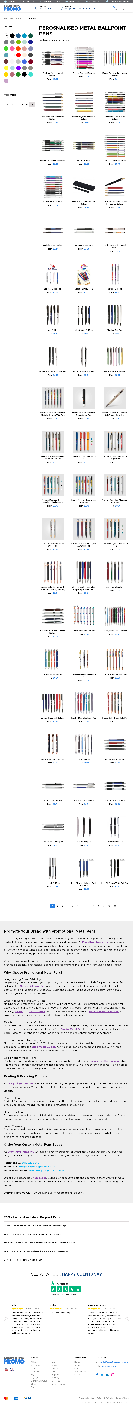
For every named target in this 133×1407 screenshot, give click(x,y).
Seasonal (56, 1381)
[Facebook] (97, 1374)
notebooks (39, 1178)
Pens (13, 19)
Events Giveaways (39, 1381)
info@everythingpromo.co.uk (80, 8)
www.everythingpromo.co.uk (46, 1170)
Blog (76, 1368)
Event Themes (58, 1384)
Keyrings (34, 1378)
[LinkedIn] (107, 1374)
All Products (36, 1362)
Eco (54, 1371)
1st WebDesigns (122, 1402)
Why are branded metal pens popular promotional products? (34, 1234)
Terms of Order (122, 1398)
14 (115, 906)
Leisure (55, 1362)
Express (55, 1375)
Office (33, 1384)
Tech (33, 1387)
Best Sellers (36, 1365)
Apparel (55, 1365)
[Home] (12, 8)
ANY (6, 35)
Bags (33, 1375)
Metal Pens (22, 19)
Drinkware (35, 1371)
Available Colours (82, 1371)
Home (6, 19)
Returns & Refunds (105, 1398)
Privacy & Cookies (86, 1398)
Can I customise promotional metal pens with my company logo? (35, 1226)
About (77, 1365)
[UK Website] (12, 1370)
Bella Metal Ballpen (44, 1047)
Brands (55, 1368)
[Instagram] (112, 1374)
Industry (55, 1378)
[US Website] (6, 1370)
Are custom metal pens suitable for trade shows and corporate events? (39, 1243)
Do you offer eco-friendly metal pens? (23, 1260)
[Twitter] (102, 1374)
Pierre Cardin (37, 1011)
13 (109, 906)
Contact (78, 1375)
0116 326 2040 (45, 8)
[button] (6, 1319)
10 (98, 906)
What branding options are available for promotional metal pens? (36, 1251)
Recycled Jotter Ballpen (104, 1011)
